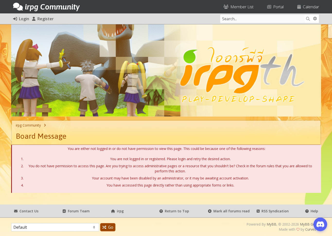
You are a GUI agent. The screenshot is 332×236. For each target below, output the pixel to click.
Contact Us (27, 211)
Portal (277, 7)
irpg (119, 211)
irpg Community (28, 125)
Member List (240, 7)
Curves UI (312, 229)
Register (44, 18)
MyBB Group (310, 224)
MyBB (271, 224)
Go (109, 227)
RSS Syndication (274, 211)
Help (313, 211)
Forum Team (78, 211)
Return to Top (176, 211)
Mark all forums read (230, 211)
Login (23, 18)
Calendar (310, 7)
